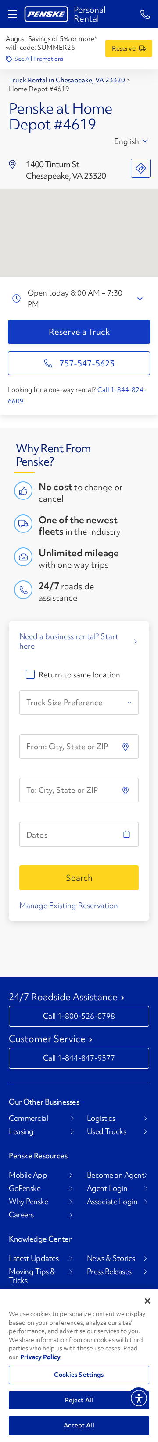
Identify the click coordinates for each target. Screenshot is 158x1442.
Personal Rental (90, 14)
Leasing (21, 1131)
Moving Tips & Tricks (32, 1276)
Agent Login (107, 1188)
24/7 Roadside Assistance (63, 997)
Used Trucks (106, 1131)
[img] (126, 790)
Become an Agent (116, 1175)
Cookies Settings (79, 1375)
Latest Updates (33, 1258)
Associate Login (112, 1201)
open (141, 298)
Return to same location (79, 675)
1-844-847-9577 (86, 1058)
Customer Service (47, 1039)
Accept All (79, 1425)
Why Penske (28, 1201)
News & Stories (111, 1258)
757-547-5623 (87, 363)
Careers (21, 1214)
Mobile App (28, 1175)
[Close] (147, 1301)
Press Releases (109, 1271)
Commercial (28, 1118)
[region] (79, 1365)
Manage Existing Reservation (68, 905)
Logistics (101, 1118)
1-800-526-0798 (86, 1016)
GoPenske (24, 1188)
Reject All (79, 1400)
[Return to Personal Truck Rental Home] (46, 14)
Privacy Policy (40, 1357)
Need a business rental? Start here (68, 641)
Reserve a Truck (79, 331)
